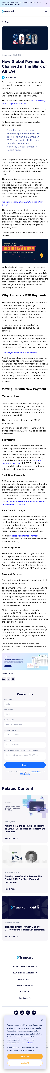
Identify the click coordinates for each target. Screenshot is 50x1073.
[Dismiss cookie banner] (42, 1020)
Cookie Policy (27, 1043)
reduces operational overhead (23, 536)
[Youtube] (34, 1012)
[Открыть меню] (45, 11)
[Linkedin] (16, 1012)
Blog (7, 22)
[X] (28, 1012)
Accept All (25, 1056)
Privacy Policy (25, 774)
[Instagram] (22, 1012)
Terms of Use (36, 772)
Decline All (25, 1063)
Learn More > (15, 4)
